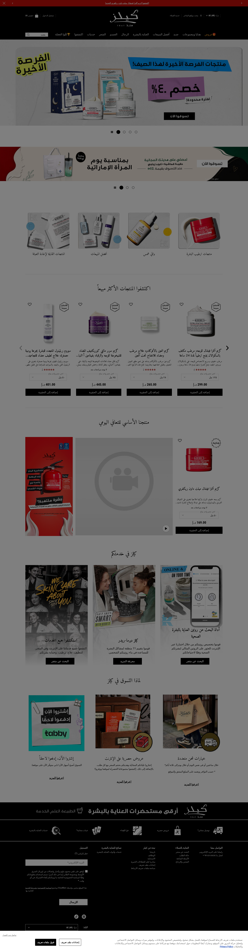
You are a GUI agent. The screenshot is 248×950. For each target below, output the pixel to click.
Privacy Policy (226, 946)
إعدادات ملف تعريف (70, 942)
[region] (124, 940)
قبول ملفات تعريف (45, 942)
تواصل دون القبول (9, 935)
